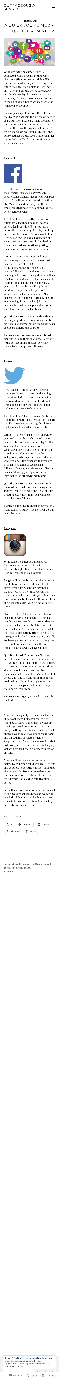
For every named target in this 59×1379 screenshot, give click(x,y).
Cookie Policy (16, 1366)
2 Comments (10, 871)
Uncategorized (43, 863)
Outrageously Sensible (20, 7)
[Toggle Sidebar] (53, 7)
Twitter (27, 867)
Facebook (17, 867)
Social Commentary (23, 863)
